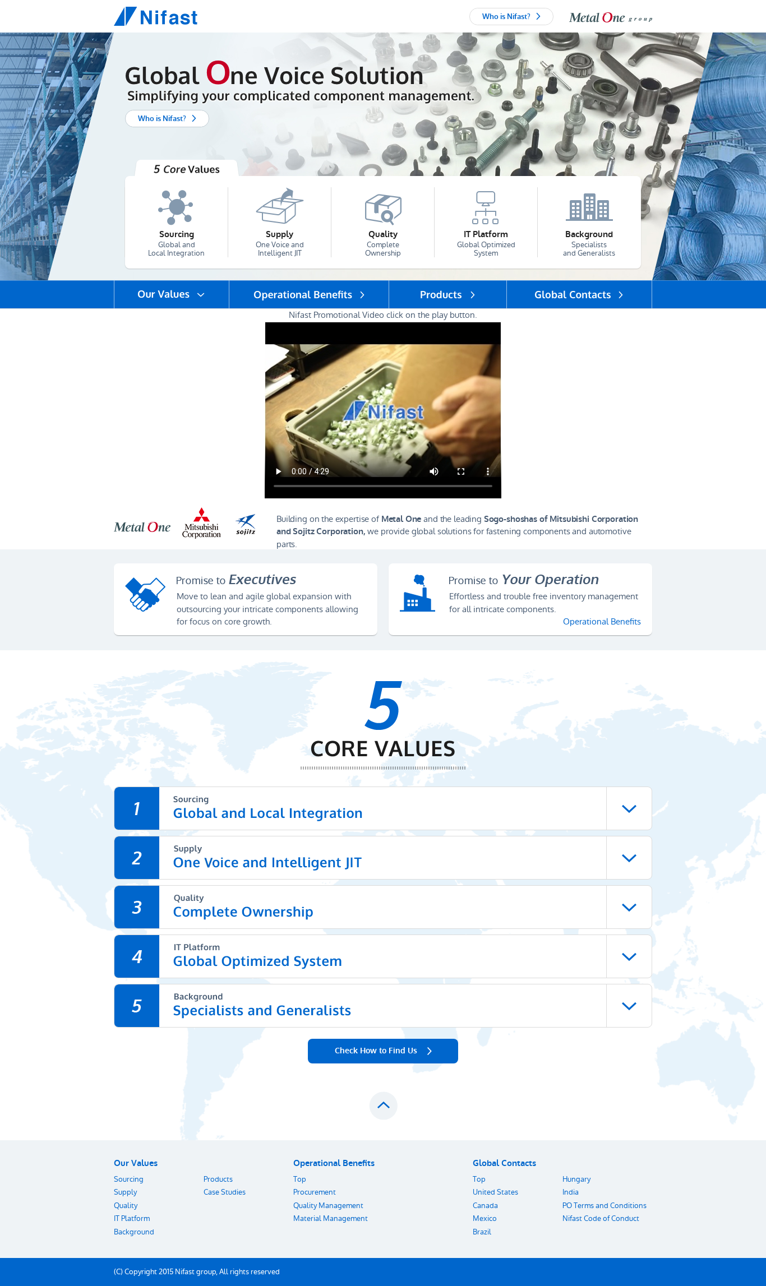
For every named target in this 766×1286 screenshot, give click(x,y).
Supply (125, 1192)
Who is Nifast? (506, 16)
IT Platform (132, 1218)
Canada (485, 1205)
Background (134, 1232)
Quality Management (328, 1205)
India (570, 1192)
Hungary (576, 1179)
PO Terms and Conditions (604, 1205)
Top (299, 1179)
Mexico (485, 1218)
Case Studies (225, 1192)
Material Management (330, 1218)
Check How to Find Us (376, 1051)
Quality (125, 1205)
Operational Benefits (602, 621)
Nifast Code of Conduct (600, 1218)
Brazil (482, 1232)
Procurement (314, 1192)
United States (495, 1192)
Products (218, 1179)
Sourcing (129, 1179)
